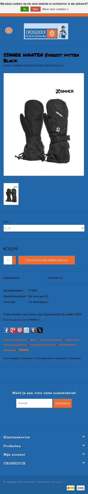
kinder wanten (73, 339)
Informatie (11, 278)
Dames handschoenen (15, 339)
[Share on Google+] (13, 330)
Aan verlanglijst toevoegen (18, 358)
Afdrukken (75, 358)
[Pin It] (19, 330)
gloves (33, 339)
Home (6, 65)
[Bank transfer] (80, 487)
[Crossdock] (52, 31)
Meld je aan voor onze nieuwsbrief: (44, 393)
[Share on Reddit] (26, 330)
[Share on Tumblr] (33, 330)
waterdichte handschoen (43, 344)
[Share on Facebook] (6, 330)
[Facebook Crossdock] (40, 417)
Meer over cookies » (55, 9)
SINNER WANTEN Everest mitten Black (38, 65)
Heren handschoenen (51, 339)
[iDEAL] (70, 487)
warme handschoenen (15, 344)
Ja (24, 9)
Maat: (7, 221)
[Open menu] (9, 30)
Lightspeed (56, 482)
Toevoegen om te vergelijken (51, 358)
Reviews (55, 278)
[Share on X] (40, 330)
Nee (35, 9)
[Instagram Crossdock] (48, 417)
